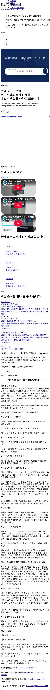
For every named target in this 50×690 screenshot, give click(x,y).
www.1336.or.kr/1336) (28, 668)
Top (8, 371)
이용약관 (4, 349)
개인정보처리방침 (16, 349)
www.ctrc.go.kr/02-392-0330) (37, 686)
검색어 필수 (11, 69)
